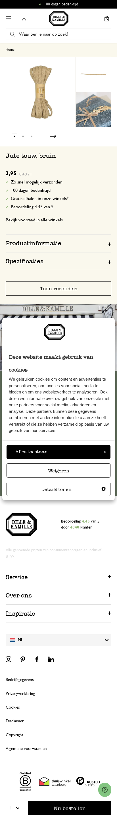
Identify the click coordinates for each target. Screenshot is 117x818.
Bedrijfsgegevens (20, 680)
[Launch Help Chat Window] (104, 790)
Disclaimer (15, 721)
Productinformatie (33, 243)
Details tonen (56, 489)
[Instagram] (8, 659)
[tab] (58, 243)
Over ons (19, 595)
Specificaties (24, 261)
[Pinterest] (23, 659)
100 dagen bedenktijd (31, 190)
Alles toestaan (31, 451)
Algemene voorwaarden (26, 748)
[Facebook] (37, 659)
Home (10, 49)
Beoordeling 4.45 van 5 (32, 207)
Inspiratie (20, 613)
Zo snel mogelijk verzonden (36, 182)
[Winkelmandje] (106, 18)
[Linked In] (51, 659)
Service (17, 577)
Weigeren (58, 471)
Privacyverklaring (20, 693)
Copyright (14, 735)
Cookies (13, 707)
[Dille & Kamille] (59, 18)
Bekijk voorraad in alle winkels (34, 220)
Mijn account (24, 18)
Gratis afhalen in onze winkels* (61, 4)
